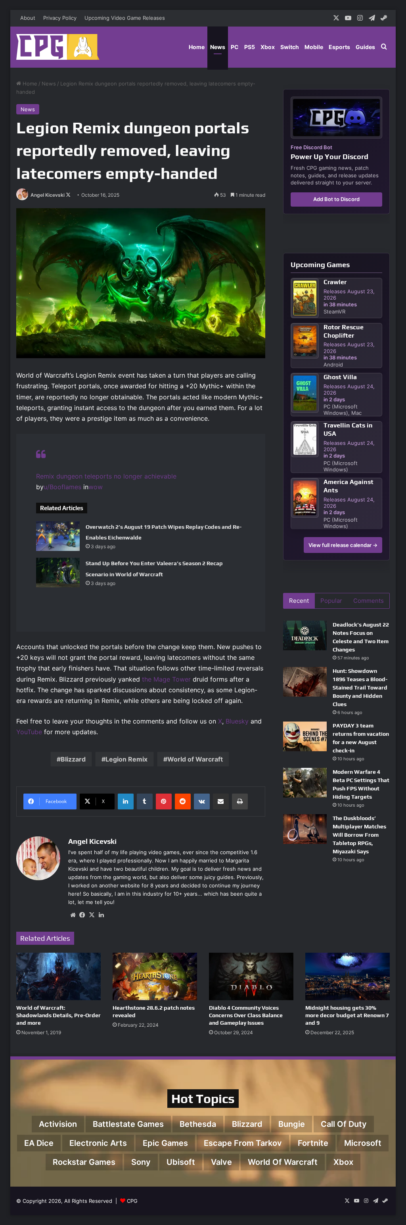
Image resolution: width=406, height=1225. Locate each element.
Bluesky (237, 721)
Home (197, 47)
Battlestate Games (128, 1124)
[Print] (240, 801)
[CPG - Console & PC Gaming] (58, 47)
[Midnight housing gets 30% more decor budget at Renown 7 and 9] (347, 976)
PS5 (249, 47)
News (217, 47)
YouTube (29, 732)
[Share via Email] (221, 801)
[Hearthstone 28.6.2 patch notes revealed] (155, 976)
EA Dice (39, 1143)
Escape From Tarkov (243, 1143)
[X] (92, 915)
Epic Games (165, 1143)
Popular (331, 600)
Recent (299, 600)
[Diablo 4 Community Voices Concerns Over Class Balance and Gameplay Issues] (251, 976)
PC (235, 47)
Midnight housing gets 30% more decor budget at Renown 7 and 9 (347, 1015)
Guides (365, 47)
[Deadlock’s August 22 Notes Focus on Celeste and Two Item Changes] (305, 635)
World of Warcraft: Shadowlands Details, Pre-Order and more (58, 1015)
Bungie (291, 1124)
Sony (141, 1162)
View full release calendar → (342, 545)
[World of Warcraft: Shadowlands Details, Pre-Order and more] (58, 976)
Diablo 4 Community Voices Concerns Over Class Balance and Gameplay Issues (246, 1015)
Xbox (267, 47)
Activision (58, 1124)
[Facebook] (82, 915)
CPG (132, 1201)
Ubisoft (181, 1162)
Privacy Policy (60, 18)
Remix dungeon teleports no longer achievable (106, 476)
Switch (289, 47)
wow (95, 487)
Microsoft (362, 1143)
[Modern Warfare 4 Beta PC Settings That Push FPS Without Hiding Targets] (305, 783)
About (27, 18)
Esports (339, 47)
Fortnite (313, 1143)
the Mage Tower (166, 679)
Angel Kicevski (48, 195)
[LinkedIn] (126, 801)
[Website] (73, 915)
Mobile (313, 47)
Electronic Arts (98, 1143)
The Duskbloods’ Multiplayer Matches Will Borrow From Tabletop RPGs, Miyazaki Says (359, 835)
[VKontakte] (202, 801)
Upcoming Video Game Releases (124, 18)
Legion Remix (126, 759)
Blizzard (73, 759)
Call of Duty (344, 1124)
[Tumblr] (145, 801)
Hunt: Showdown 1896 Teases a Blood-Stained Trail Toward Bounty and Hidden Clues (360, 687)
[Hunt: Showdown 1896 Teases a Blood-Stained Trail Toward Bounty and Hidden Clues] (305, 682)
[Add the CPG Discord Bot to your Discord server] (336, 118)
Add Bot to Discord (336, 199)
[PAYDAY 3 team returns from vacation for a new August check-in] (305, 736)
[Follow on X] (68, 195)
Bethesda (198, 1124)
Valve (221, 1162)
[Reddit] (183, 801)
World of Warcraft (195, 759)
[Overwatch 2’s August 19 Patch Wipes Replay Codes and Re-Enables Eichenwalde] (58, 536)
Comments (368, 600)
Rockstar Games (84, 1162)
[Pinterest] (164, 801)
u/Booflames (62, 487)
